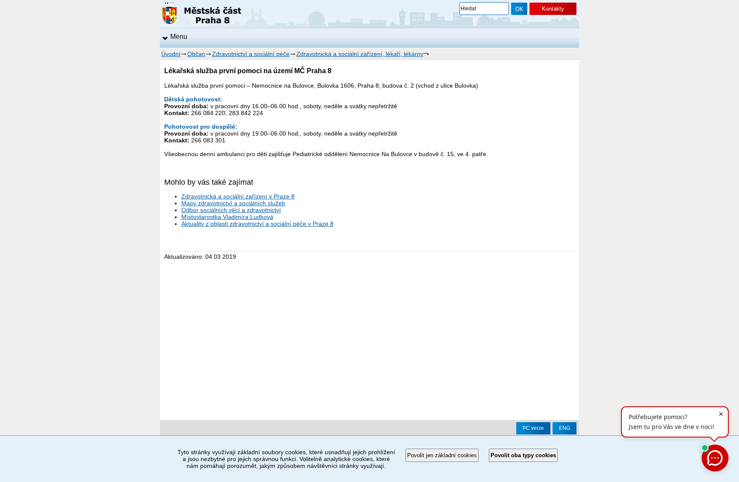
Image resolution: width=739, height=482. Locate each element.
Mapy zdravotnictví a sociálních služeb (233, 203)
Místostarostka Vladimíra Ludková (227, 216)
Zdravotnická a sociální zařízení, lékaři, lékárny (359, 53)
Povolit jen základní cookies (442, 455)
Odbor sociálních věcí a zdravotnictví (231, 210)
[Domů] (201, 14)
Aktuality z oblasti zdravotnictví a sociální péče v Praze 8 (257, 223)
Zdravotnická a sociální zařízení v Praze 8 (238, 196)
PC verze (533, 428)
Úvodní (170, 53)
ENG (564, 428)
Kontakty (553, 9)
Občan (196, 53)
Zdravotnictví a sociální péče (251, 53)
